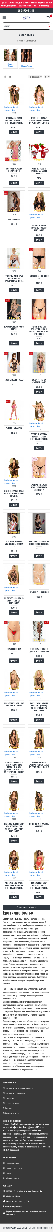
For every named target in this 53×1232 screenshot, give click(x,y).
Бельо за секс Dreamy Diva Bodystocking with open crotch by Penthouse (14, 827)
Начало (20, 40)
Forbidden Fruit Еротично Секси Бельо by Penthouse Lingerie (39, 765)
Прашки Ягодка (14, 649)
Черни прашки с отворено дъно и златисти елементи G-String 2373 (39, 330)
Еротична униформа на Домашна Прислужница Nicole (14, 278)
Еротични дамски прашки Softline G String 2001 (39, 487)
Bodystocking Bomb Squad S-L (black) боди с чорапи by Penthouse (39, 707)
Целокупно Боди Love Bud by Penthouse (14, 704)
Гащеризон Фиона (14, 428)
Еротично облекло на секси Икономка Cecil (39, 542)
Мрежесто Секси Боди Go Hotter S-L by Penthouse (14, 600)
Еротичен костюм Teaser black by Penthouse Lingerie (39, 436)
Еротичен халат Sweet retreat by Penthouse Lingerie (14, 493)
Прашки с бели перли (39, 592)
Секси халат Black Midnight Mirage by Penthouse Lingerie (14, 120)
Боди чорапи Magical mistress (39, 825)
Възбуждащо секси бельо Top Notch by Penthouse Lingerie (14, 885)
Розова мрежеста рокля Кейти (14, 169)
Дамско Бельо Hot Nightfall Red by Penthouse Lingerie (39, 885)
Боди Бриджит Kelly (14, 380)
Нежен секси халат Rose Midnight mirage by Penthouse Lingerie (39, 120)
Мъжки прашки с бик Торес (39, 277)
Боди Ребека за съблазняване (39, 381)
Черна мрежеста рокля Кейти (14, 328)
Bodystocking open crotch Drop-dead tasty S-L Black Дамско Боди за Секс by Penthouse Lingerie (14, 767)
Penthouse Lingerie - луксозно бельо (12, 108)
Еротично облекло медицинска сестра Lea (14, 544)
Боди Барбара (14, 219)
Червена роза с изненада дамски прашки (39, 171)
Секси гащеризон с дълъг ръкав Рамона (39, 650)
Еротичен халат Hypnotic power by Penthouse (39, 228)
